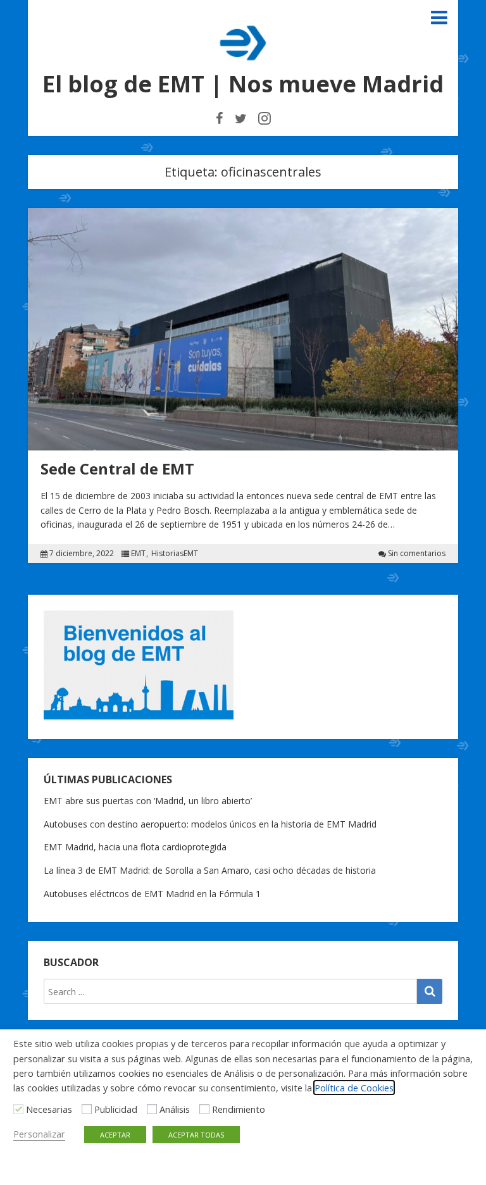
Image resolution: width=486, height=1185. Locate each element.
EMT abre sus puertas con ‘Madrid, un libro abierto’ (148, 801)
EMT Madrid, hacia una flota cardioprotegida (135, 847)
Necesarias (49, 1109)
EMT (138, 553)
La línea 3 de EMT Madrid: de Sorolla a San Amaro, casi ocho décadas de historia (210, 870)
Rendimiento (238, 1109)
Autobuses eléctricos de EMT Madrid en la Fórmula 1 (152, 894)
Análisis (174, 1109)
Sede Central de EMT (117, 468)
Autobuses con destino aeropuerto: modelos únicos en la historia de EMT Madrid (210, 824)
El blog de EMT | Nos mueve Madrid (243, 83)
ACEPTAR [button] (115, 1134)
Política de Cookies (354, 1087)
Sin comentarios (417, 553)
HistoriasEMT (174, 553)
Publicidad (115, 1109)
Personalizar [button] (39, 1133)
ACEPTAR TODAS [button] (196, 1134)
